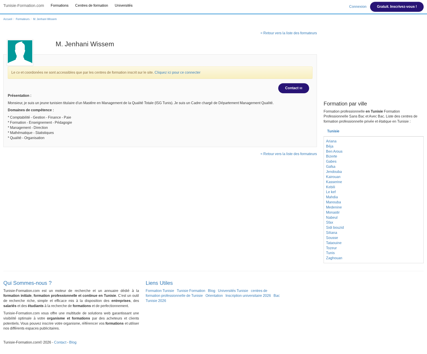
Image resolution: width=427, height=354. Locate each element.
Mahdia (332, 197)
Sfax (329, 222)
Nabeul (332, 217)
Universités (124, 5)
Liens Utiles (159, 283)
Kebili (330, 187)
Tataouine (334, 243)
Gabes (331, 161)
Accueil (7, 19)
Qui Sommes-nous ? (27, 283)
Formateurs (23, 19)
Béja (329, 146)
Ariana (331, 141)
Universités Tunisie (233, 291)
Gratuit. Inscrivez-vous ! (397, 6)
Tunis (330, 253)
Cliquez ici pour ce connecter (177, 72)
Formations (59, 5)
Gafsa (330, 166)
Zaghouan (334, 258)
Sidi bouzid (335, 227)
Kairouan (333, 177)
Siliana (331, 233)
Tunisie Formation (191, 291)
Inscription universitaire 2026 (248, 295)
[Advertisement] (374, 65)
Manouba (333, 202)
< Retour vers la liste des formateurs (288, 33)
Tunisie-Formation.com (23, 5)
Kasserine (334, 182)
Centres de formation (91, 5)
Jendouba (334, 172)
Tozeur (331, 248)
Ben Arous (334, 151)
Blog (211, 291)
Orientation (214, 295)
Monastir (333, 212)
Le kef (331, 192)
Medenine (334, 207)
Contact (292, 88)
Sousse (332, 238)
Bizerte (331, 156)
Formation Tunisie (160, 291)
